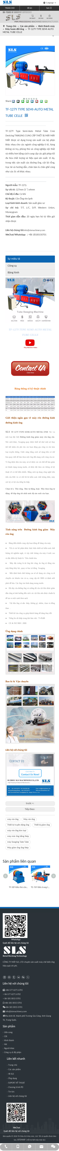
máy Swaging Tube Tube (18, 842)
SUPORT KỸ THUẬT (16, 1083)
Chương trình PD (15, 1087)
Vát (5, 1044)
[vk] (18, 977)
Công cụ (12, 265)
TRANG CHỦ (10, 8)
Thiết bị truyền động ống (18, 825)
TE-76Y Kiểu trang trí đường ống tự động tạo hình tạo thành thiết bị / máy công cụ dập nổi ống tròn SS (40, 887)
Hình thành (9, 1040)
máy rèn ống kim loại (16, 831)
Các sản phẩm (14, 1069)
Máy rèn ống (29, 819)
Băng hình (13, 272)
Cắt (5, 1036)
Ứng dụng (12, 1078)
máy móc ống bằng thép (18, 836)
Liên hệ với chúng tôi (17, 1096)
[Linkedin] (4, 977)
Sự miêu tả (14, 259)
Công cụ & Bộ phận (12, 1052)
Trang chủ (12, 1065)
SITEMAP (21, 1140)
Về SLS (29, 8)
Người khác (9, 1048)
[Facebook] (9, 977)
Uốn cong (8, 1032)
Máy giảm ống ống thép (18, 848)
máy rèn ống (13, 819)
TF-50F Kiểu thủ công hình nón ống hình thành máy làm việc (18, 887)
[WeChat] (23, 977)
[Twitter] (28, 977)
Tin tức (11, 1092)
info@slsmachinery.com (34, 230)
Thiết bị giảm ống (42, 825)
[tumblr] (14, 977)
